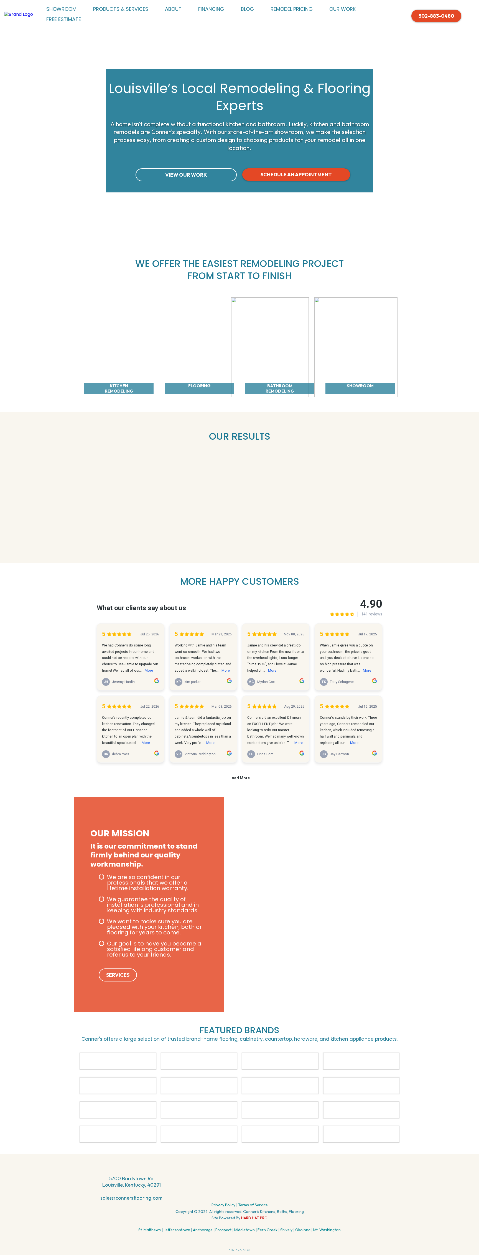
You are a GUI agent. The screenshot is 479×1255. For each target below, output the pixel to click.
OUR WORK (342, 9)
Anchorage (203, 1229)
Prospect (223, 1229)
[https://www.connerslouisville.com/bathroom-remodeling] (270, 346)
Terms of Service (253, 1204)
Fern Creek (267, 1229)
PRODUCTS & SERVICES (120, 9)
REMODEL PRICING (292, 9)
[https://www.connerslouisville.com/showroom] (356, 346)
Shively (286, 1229)
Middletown (244, 1229)
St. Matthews (149, 1229)
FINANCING (211, 9)
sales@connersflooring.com (131, 1198)
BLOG (247, 9)
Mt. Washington (327, 1229)
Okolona (302, 1229)
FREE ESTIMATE (63, 19)
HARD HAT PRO (253, 1217)
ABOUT (173, 9)
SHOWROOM (61, 9)
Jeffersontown (177, 1229)
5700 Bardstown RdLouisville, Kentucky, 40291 (131, 1181)
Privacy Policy (223, 1204)
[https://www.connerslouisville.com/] (18, 14)
